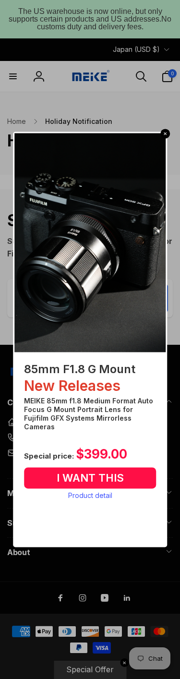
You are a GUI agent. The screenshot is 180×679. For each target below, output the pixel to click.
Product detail (90, 495)
